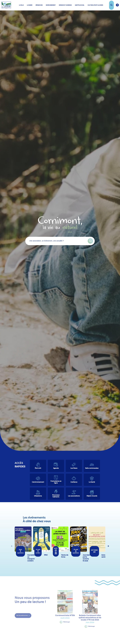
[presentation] (12, 546)
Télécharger (66, 619)
